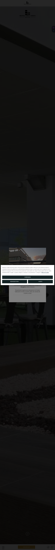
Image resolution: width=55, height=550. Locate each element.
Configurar (27, 277)
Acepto (40, 281)
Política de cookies (45, 272)
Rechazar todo (14, 281)
